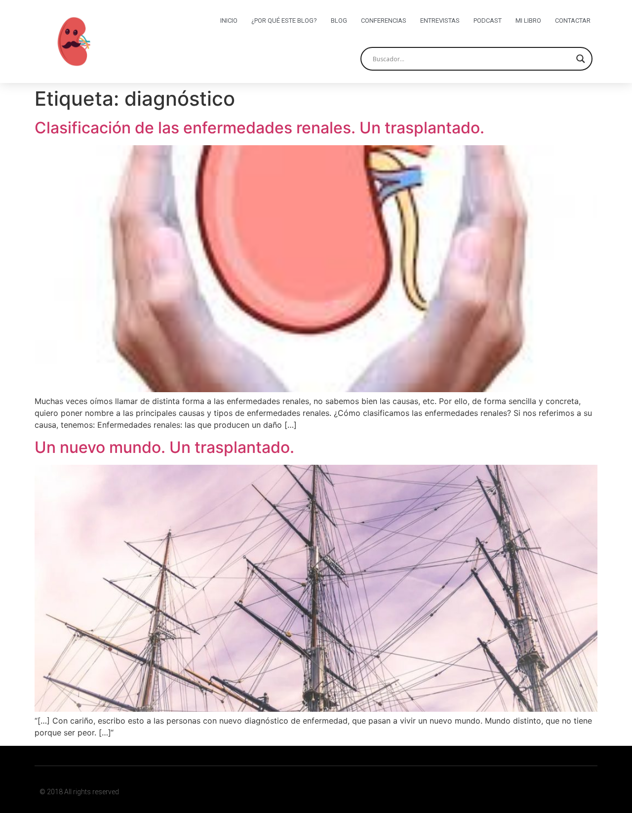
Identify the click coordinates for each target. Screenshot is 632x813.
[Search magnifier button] (581, 59)
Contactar (573, 20)
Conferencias (383, 20)
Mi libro (528, 20)
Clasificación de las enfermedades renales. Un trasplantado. (259, 127)
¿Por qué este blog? (284, 20)
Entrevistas (440, 20)
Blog (339, 20)
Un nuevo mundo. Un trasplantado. (164, 447)
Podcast (488, 20)
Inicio (228, 20)
